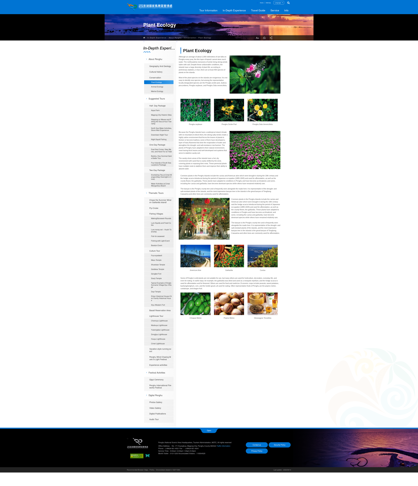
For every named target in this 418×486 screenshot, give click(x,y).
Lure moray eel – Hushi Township (161, 230)
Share (271, 37)
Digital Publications (157, 413)
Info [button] (286, 10)
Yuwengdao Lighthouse (160, 330)
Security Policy (279, 445)
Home (262, 3)
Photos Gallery (155, 402)
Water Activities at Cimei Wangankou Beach (160, 184)
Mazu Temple (156, 260)
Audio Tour (154, 419)
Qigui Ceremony (156, 379)
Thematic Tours (156, 192)
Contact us (257, 445)
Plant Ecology (204, 37)
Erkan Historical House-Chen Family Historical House (161, 298)
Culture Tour (154, 250)
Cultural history (155, 71)
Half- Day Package (157, 105)
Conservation (190, 37)
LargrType (257, 37)
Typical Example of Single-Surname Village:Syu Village (161, 285)
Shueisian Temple (158, 264)
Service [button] (275, 10)
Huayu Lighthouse (158, 339)
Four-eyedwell (156, 255)
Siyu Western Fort (158, 305)
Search (288, 2)
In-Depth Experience (156, 37)
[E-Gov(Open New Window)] (147, 456)
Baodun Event (156, 245)
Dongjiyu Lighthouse (159, 334)
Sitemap (268, 3)
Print (264, 37)
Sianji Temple (156, 278)
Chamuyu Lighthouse (159, 320)
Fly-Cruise (153, 208)
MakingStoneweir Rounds (161, 218)
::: (257, 3)
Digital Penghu (155, 395)
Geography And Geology (160, 66)
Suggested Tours (157, 98)
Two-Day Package (157, 170)
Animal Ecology (157, 86)
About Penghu (175, 37)
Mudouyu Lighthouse (159, 325)
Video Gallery (155, 407)
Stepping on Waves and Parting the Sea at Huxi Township (161, 121)
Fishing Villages (156, 213)
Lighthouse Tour (156, 315)
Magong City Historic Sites (161, 115)
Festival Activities (157, 372)
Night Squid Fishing (158, 139)
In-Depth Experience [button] (234, 10)
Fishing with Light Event (160, 241)
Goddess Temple (157, 269)
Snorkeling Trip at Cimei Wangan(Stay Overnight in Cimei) (161, 177)
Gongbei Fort (156, 273)
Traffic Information (223, 446)
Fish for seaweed (157, 236)
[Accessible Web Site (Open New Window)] (136, 456)
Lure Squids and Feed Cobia (161, 224)
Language (278, 3)
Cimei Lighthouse (158, 343)
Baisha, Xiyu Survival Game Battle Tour (161, 157)
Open (209, 430)
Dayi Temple (156, 291)
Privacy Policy (256, 451)
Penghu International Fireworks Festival (160, 386)
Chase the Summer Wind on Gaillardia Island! (160, 201)
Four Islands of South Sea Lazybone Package (161, 163)
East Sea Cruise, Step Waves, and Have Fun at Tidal (161, 150)
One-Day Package (157, 144)
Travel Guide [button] (258, 10)
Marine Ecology (157, 91)
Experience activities (158, 364)
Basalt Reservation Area (160, 310)
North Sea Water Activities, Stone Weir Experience (161, 129)
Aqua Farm (155, 110)
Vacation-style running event (160, 350)
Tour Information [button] (208, 10)
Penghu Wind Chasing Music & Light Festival (160, 358)
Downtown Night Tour (159, 135)
